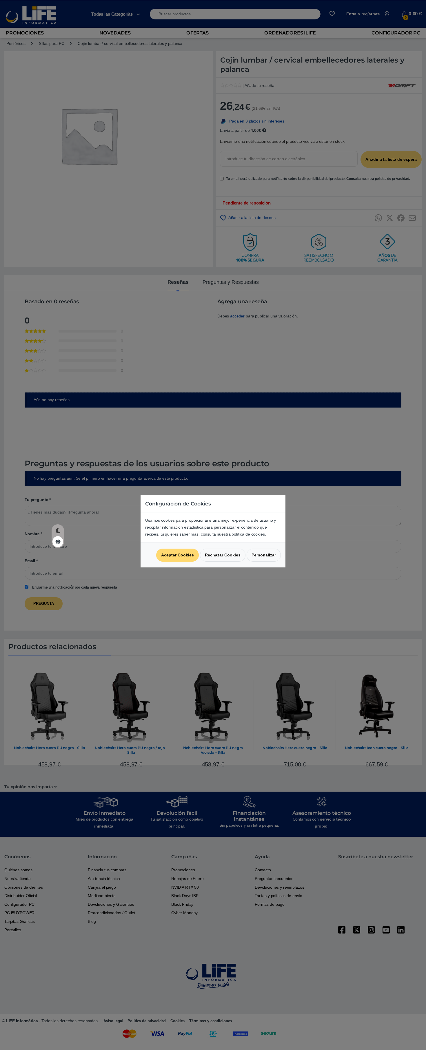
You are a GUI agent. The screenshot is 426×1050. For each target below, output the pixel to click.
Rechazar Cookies (223, 555)
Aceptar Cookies (177, 555)
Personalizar (264, 555)
